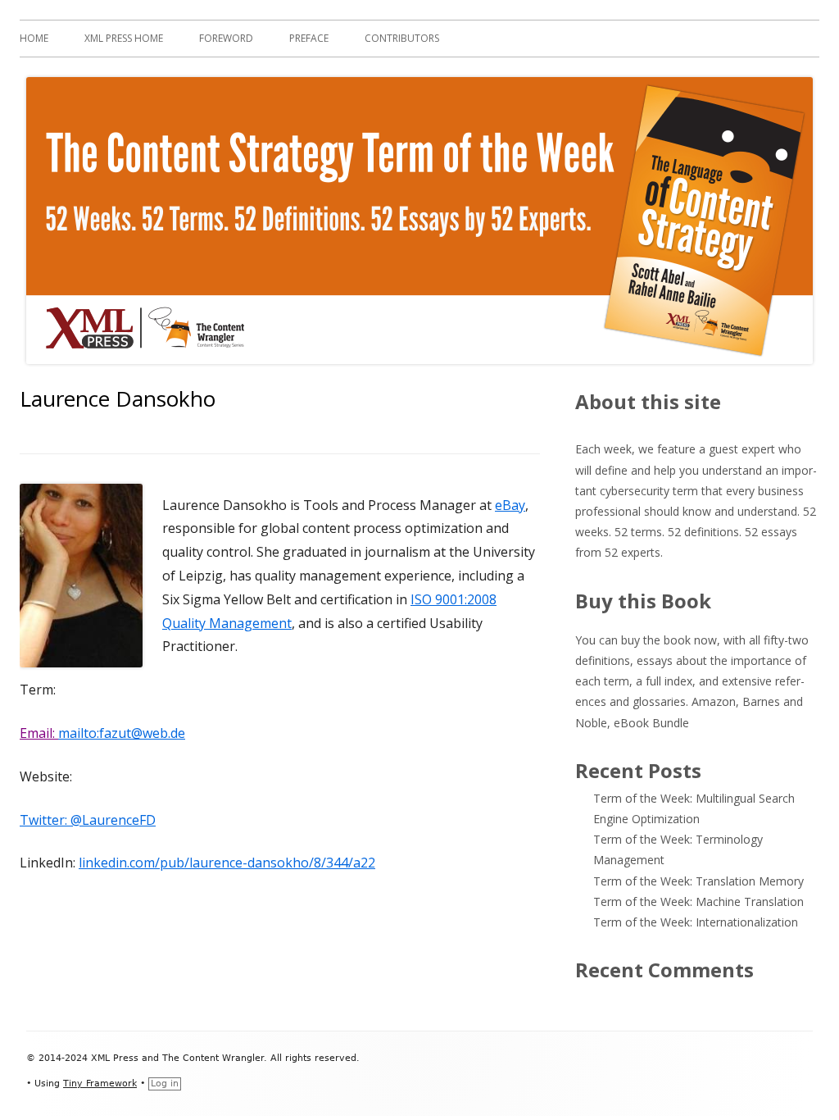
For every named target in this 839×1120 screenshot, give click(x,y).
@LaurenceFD (113, 820)
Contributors (402, 38)
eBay (510, 505)
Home (34, 38)
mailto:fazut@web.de (121, 733)
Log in (165, 1083)
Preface (309, 38)
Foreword (226, 38)
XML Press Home (123, 38)
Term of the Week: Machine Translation (698, 901)
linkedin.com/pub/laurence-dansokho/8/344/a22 (227, 863)
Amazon (714, 701)
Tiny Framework (100, 1083)
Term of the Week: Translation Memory (698, 881)
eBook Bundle (651, 723)
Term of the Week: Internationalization (695, 922)
